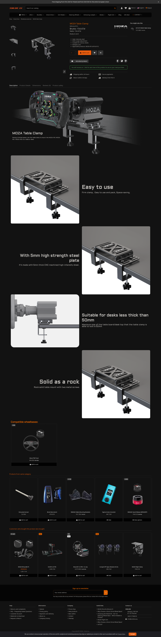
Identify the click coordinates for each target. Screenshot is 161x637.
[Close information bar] (158, 2)
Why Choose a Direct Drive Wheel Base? (110, 611)
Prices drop (72, 609)
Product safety (58, 85)
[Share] (117, 61)
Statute (42, 609)
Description (13, 85)
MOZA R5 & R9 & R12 (92, 46)
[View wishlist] (125, 8)
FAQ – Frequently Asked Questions (21, 611)
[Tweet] (121, 61)
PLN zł (133, 8)
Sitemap (71, 618)
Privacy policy (44, 611)
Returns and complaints (18, 609)
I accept (132, 634)
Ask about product (81, 61)
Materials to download (18, 616)
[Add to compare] (100, 52)
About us (42, 616)
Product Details (25, 85)
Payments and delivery (47, 614)
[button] (64, 71)
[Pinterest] (125, 61)
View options (138, 520)
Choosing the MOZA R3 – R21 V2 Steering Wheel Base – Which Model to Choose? (110, 615)
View (109, 520)
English (141, 8)
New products (72, 611)
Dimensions (36, 85)
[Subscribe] (106, 592)
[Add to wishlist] (94, 52)
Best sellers (72, 614)
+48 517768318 (132, 616)
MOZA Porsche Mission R (105, 609)
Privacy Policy (121, 634)
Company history (45, 618)
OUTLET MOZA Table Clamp (143, 28)
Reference (72, 26)
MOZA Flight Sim (103, 620)
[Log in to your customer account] (121, 8)
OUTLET (100, 624)
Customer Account (16, 614)
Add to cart (85, 53)
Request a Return (16, 618)
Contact (70, 616)
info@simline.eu (132, 619)
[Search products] (115, 8)
